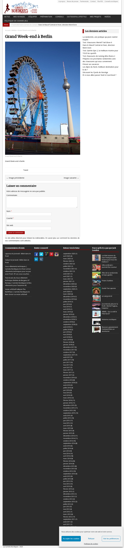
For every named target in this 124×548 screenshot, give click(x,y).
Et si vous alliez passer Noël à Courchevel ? (99, 75)
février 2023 (67, 261)
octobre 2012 (68, 499)
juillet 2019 (67, 302)
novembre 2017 (69, 350)
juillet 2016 (67, 388)
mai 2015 (66, 423)
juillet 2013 (67, 479)
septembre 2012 (69, 501)
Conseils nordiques (111, 1)
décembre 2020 (68, 284)
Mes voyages (19, 16)
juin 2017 (66, 362)
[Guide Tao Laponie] (96, 292)
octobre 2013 (68, 471)
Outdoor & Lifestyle (76, 16)
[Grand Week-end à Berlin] (42, 153)
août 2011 (66, 522)
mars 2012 (67, 514)
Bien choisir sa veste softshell (16, 294)
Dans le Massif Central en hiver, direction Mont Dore (44, 25)
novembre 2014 (69, 438)
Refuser (91, 539)
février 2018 (67, 342)
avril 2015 (66, 426)
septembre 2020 (69, 289)
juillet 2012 (67, 504)
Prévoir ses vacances (91, 64)
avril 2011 (66, 524)
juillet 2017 (67, 360)
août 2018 (66, 327)
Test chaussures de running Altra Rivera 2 (99, 56)
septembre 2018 (69, 324)
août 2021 (66, 274)
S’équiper (32, 16)
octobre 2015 (68, 410)
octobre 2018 (68, 322)
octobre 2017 (68, 352)
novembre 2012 (69, 496)
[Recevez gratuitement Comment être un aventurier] (96, 331)
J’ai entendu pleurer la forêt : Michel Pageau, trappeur (110, 306)
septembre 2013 (69, 474)
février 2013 (67, 489)
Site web (9, 225)
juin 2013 (66, 481)
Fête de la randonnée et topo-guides (110, 274)
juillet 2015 (67, 418)
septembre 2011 (69, 519)
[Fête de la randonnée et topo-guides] (96, 277)
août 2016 (66, 385)
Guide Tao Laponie (109, 288)
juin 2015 (66, 420)
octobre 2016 (68, 380)
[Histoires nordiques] (96, 323)
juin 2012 (66, 506)
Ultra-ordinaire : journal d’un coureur (109, 266)
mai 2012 (66, 509)
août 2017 (66, 357)
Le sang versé (107, 296)
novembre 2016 (69, 377)
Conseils (59, 16)
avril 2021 (66, 276)
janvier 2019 (67, 314)
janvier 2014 (67, 463)
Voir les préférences (111, 539)
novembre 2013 (69, 468)
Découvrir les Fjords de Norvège (95, 72)
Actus (7, 16)
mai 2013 (66, 484)
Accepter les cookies (71, 539)
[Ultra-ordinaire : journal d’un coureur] (96, 269)
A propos (62, 1)
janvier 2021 (67, 281)
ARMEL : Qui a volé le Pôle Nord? (109, 313)
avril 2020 (66, 291)
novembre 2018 (69, 319)
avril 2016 (66, 395)
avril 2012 (66, 512)
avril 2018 (66, 337)
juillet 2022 (67, 266)
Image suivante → (71, 178)
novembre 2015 (69, 408)
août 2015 (66, 415)
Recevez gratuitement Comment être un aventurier (110, 329)
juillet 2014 (67, 448)
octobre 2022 (68, 264)
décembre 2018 (68, 317)
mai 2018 (66, 334)
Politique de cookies (91, 544)
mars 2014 (67, 458)
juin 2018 (66, 332)
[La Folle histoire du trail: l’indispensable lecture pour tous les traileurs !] (96, 260)
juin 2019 (66, 304)
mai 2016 (66, 393)
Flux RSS (100, 1)
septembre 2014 (69, 443)
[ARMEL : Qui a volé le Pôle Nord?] (96, 316)
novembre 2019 (69, 299)
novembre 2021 (69, 269)
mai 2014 (66, 453)
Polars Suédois (107, 280)
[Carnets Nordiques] (62, 7)
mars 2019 (67, 312)
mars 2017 (67, 370)
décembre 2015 (68, 405)
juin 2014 (66, 451)
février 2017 (67, 372)
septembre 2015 (69, 413)
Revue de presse (72, 1)
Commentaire (11, 195)
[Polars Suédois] (96, 285)
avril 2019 (66, 309)
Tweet (25, 170)
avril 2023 (66, 256)
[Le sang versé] (96, 300)
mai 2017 (66, 365)
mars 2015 (67, 428)
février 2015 (67, 430)
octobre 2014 (68, 441)
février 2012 (67, 517)
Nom (8, 211)
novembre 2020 (69, 286)
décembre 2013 (68, 466)
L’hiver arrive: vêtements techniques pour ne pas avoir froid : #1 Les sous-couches (18, 271)
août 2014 (66, 446)
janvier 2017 (67, 375)
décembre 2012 (68, 494)
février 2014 (67, 461)
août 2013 (66, 476)
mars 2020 (67, 294)
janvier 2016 (67, 403)
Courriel (9, 218)
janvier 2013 (67, 491)
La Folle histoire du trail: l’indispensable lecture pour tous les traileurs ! (109, 258)
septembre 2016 (69, 382)
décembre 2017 (68, 347)
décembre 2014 (68, 436)
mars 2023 (67, 258)
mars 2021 (67, 279)
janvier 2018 (67, 344)
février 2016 (67, 400)
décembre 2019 (68, 296)
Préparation (46, 16)
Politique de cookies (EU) (16, 21)
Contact (93, 1)
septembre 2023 (69, 253)
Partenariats (84, 1)
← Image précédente (15, 178)
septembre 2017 (69, 355)
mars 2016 (67, 398)
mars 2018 (67, 339)
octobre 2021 (68, 271)
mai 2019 (66, 307)
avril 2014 (66, 456)
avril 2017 (66, 367)
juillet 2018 (67, 329)
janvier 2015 (67, 433)
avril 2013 (66, 486)
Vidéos (108, 16)
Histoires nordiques (109, 319)
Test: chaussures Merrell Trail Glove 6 (97, 42)
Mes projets (95, 16)
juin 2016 (66, 390)
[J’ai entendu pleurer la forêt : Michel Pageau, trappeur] (96, 308)
